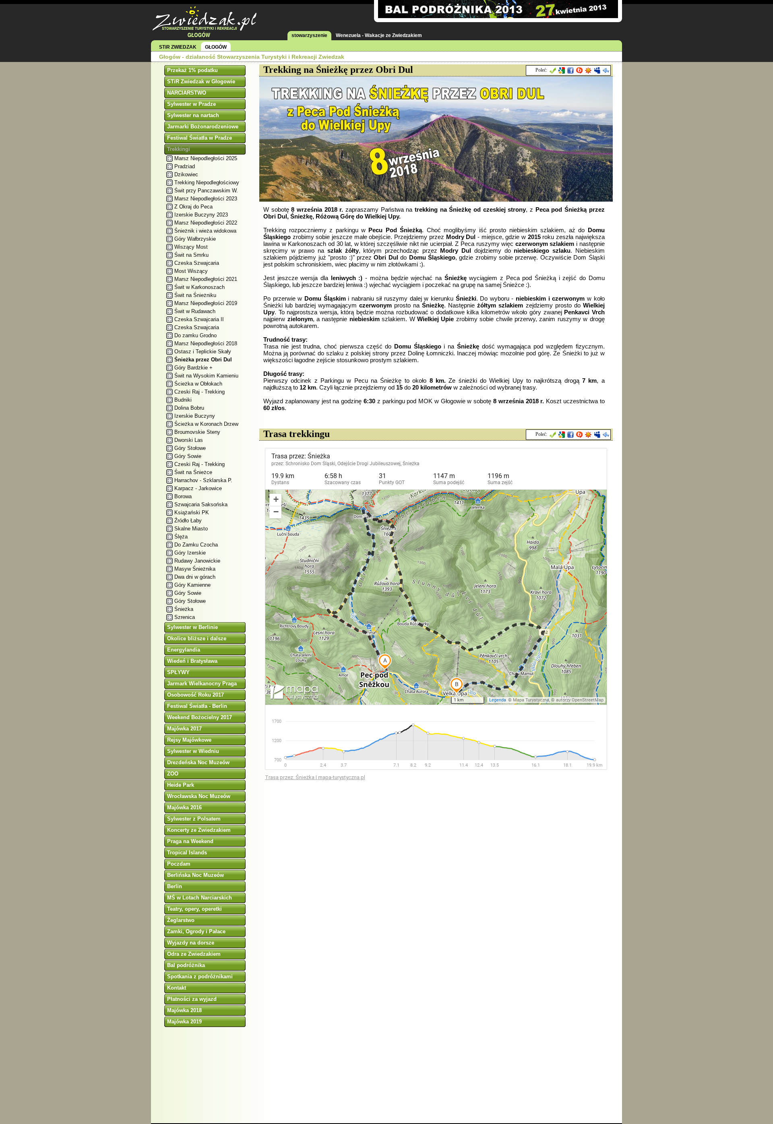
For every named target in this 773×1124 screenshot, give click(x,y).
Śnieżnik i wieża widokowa (205, 231)
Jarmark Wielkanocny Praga (202, 684)
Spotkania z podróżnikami (200, 976)
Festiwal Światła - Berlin (197, 706)
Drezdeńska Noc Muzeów (198, 762)
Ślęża (181, 537)
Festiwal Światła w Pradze (199, 138)
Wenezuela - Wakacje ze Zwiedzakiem (379, 35)
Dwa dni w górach (194, 577)
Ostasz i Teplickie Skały (202, 352)
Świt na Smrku (191, 255)
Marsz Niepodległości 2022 (205, 223)
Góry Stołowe (190, 448)
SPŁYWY (178, 672)
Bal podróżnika (186, 965)
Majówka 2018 (184, 1010)
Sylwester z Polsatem (194, 819)
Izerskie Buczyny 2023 (201, 215)
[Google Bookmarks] (561, 70)
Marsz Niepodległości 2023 (205, 199)
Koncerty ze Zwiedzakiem (199, 830)
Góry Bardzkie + (193, 368)
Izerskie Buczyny (194, 416)
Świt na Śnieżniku (195, 295)
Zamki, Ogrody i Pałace (196, 931)
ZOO (172, 774)
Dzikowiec (186, 174)
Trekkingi (178, 149)
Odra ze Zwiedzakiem (194, 954)
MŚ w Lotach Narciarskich (199, 898)
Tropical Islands (187, 853)
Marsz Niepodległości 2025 (205, 158)
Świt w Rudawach (194, 311)
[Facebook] (570, 70)
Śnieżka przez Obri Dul (203, 360)
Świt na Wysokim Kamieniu (206, 376)
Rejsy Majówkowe (189, 740)
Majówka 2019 (184, 1022)
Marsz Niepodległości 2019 (205, 303)
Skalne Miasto (191, 529)
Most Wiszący (191, 271)
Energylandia (183, 650)
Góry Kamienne (192, 585)
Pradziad (184, 166)
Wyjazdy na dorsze (190, 943)
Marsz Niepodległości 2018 (205, 343)
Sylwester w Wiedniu (193, 751)
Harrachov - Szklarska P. (203, 480)
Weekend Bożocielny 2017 (199, 717)
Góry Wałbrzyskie (195, 239)
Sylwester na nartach (193, 115)
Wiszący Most (191, 247)
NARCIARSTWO (186, 93)
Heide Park (180, 785)
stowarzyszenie (309, 35)
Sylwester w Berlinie (192, 627)
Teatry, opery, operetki (194, 909)
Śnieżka (183, 609)
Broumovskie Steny (197, 432)
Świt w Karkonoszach (199, 287)
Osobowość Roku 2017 (195, 695)
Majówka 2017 (184, 729)
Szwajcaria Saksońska (200, 504)
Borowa (183, 496)
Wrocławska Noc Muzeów (198, 796)
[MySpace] (597, 70)
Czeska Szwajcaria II (199, 319)
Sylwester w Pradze (191, 104)
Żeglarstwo (180, 920)
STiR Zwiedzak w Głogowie (201, 81)
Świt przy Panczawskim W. (206, 191)
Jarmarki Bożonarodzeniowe (202, 127)
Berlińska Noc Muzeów (195, 875)
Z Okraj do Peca (193, 207)
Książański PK (191, 512)
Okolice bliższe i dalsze (196, 638)
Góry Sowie (187, 456)
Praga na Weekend (190, 841)
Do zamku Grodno (195, 335)
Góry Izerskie (190, 553)
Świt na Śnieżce (193, 472)
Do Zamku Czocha (196, 545)
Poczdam (178, 864)
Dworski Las (188, 440)
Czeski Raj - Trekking (199, 392)
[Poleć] (553, 70)
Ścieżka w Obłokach (198, 384)
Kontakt (176, 988)
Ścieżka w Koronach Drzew (206, 424)
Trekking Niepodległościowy (206, 182)
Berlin (174, 886)
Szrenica (184, 617)
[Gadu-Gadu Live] (588, 70)
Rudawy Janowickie (197, 561)
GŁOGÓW (216, 47)
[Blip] (579, 70)
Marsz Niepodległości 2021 (205, 279)
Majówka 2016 (184, 807)
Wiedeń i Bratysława (192, 661)
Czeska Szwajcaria (196, 263)
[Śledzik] (606, 70)
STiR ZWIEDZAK (177, 47)
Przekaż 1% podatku (192, 70)
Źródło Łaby (188, 521)
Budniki (183, 400)
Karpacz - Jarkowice (198, 488)
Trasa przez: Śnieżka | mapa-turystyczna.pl (315, 777)
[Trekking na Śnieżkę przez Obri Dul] (436, 199)
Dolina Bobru (189, 408)
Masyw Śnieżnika (194, 569)
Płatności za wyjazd (192, 999)
